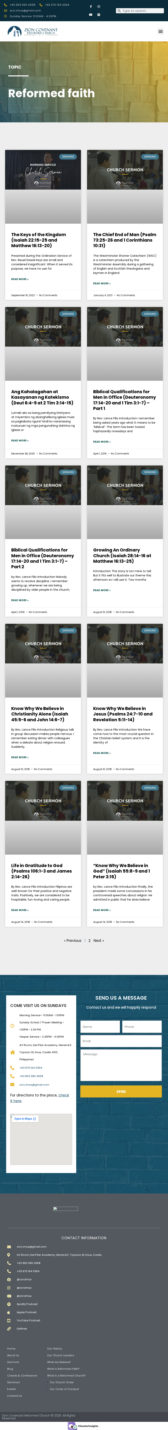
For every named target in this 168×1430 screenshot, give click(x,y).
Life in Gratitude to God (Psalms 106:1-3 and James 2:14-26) (41, 871)
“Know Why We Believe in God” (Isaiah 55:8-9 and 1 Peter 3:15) (121, 871)
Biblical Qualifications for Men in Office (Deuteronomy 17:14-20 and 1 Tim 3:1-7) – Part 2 (42, 558)
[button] (160, 31)
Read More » (20, 279)
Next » (99, 940)
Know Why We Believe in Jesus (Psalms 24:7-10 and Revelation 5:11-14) (123, 714)
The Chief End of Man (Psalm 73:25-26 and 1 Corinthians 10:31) (124, 240)
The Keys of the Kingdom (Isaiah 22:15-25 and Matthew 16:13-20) (38, 240)
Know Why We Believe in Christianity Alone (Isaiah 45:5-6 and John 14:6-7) (39, 714)
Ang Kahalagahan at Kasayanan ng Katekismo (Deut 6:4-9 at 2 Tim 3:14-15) (42, 397)
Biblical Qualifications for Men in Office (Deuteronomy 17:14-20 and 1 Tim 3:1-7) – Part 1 (124, 400)
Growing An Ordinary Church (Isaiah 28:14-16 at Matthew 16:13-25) (122, 555)
